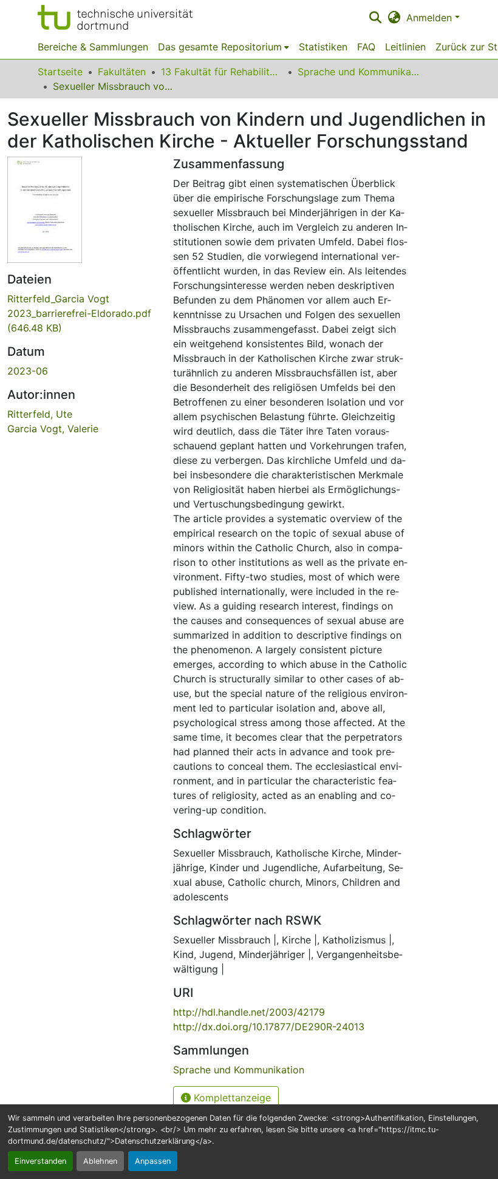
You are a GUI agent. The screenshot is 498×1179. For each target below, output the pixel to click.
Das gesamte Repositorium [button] (220, 47)
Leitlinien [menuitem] (405, 47)
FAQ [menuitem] (366, 47)
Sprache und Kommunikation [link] (358, 72)
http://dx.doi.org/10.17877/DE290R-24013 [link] (268, 1027)
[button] (115, 17)
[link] (83, 313)
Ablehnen (100, 1161)
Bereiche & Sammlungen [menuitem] (93, 47)
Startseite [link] (60, 72)
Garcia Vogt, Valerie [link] (52, 429)
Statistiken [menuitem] (323, 47)
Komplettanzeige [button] (231, 1098)
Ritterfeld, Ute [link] (39, 414)
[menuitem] (223, 47)
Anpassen (153, 1161)
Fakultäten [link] (122, 72)
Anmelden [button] (430, 18)
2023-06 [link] (27, 371)
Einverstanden (40, 1161)
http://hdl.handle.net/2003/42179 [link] (249, 1012)
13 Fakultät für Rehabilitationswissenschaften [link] (221, 72)
